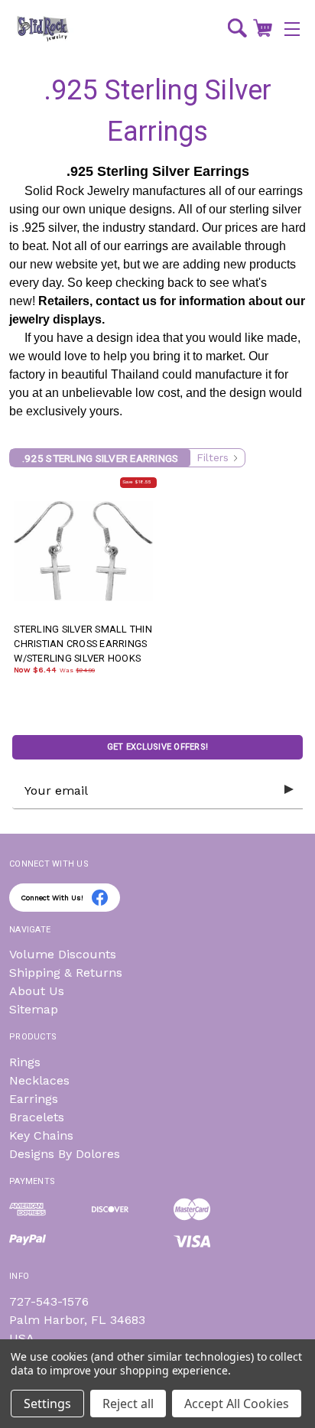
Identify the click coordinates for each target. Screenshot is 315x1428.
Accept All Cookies (236, 1403)
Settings (47, 1403)
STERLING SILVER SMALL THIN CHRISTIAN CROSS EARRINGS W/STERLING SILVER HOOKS (83, 643)
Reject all (128, 1403)
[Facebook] (100, 898)
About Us (36, 991)
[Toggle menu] (292, 29)
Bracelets (36, 1117)
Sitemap (33, 1009)
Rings (25, 1062)
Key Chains (41, 1135)
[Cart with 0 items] (262, 27)
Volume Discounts (62, 954)
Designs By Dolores (64, 1154)
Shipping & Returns (65, 972)
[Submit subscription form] (289, 790)
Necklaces (39, 1080)
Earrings (33, 1098)
